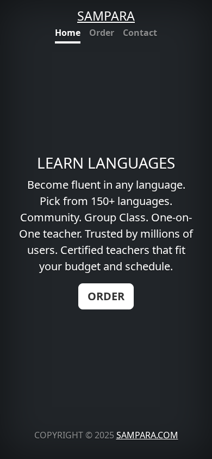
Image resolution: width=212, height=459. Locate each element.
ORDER (106, 296)
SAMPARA (106, 15)
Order (101, 33)
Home (67, 33)
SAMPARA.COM (147, 435)
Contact (140, 33)
